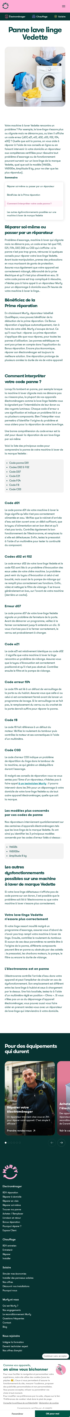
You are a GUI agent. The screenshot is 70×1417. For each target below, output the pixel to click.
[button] (6, 1143)
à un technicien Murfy (32, 783)
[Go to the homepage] (10, 1172)
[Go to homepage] (5, 6)
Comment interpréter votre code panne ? (29, 203)
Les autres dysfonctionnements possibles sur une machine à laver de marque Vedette (31, 214)
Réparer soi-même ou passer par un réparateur (30, 186)
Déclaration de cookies (49, 1403)
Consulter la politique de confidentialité (20, 1403)
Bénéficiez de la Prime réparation (23, 194)
